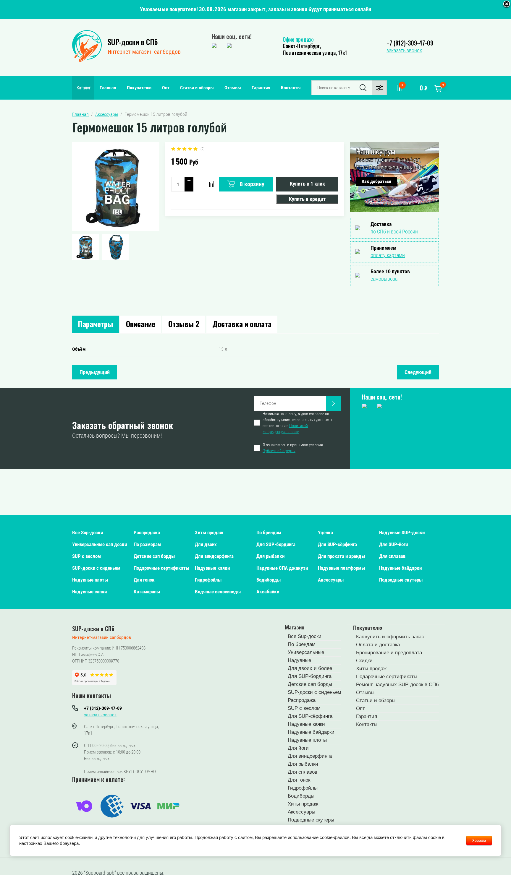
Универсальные (306, 652)
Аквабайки (267, 592)
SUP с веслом (86, 556)
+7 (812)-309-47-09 (410, 42)
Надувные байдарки (400, 568)
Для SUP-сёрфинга (337, 544)
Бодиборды (268, 580)
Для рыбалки (270, 556)
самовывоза (384, 279)
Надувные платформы (341, 568)
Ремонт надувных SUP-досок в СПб (397, 684)
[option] (115, 186)
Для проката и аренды (341, 556)
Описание (140, 323)
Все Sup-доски (87, 532)
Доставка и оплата (241, 323)
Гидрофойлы (208, 580)
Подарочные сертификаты (161, 568)
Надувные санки (89, 592)
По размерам (147, 544)
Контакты (291, 87)
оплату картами (388, 255)
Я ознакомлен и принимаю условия (293, 447)
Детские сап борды (154, 556)
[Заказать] (333, 403)
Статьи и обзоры (197, 87)
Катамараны (147, 592)
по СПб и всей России (394, 231)
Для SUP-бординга (275, 544)
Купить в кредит (307, 199)
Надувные (299, 660)
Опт (165, 87)
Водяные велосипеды (218, 592)
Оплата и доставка (378, 644)
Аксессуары (331, 580)
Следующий (418, 372)
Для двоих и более (310, 668)
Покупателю (139, 87)
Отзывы (232, 87)
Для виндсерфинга (214, 556)
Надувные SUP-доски (402, 532)
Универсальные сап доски (99, 544)
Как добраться (376, 181)
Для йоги (298, 748)
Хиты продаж (209, 532)
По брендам (268, 532)
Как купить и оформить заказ (390, 636)
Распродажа (147, 532)
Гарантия (261, 87)
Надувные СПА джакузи (282, 568)
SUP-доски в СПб (133, 41)
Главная (108, 87)
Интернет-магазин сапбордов (144, 51)
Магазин (294, 627)
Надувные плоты (90, 580)
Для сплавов (392, 556)
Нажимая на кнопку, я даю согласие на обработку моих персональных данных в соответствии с (297, 422)
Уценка (325, 532)
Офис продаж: (298, 39)
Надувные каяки (212, 568)
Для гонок (144, 580)
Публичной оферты (279, 450)
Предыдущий (95, 372)
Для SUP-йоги (393, 544)
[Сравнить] (211, 184)
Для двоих (206, 544)
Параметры (95, 323)
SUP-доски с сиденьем (96, 568)
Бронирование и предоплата (389, 652)
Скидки (364, 660)
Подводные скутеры (401, 580)
